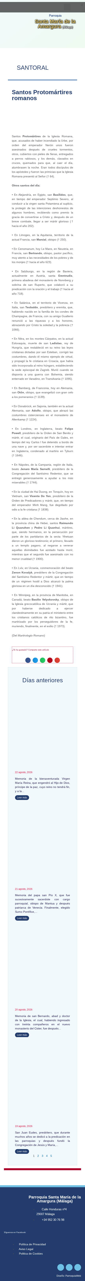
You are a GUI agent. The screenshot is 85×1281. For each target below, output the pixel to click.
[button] (82, 5)
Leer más (22, 797)
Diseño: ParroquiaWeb (69, 1275)
